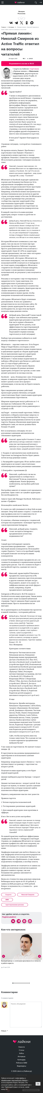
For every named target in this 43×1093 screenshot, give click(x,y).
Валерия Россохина (21, 12)
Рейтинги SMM (21, 1063)
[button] (13, 983)
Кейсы (21, 1053)
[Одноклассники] (26, 22)
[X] (21, 22)
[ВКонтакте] (11, 22)
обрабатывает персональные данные (14, 1080)
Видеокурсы (21, 1066)
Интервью (21, 1056)
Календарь (22, 1060)
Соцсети (8, 894)
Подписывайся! (9, 917)
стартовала (34, 69)
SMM (7, 899)
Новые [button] (4, 1031)
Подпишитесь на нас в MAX (21, 64)
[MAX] (32, 22)
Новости (21, 1047)
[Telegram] (16, 22)
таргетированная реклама (14, 904)
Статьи (21, 1050)
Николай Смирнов (27, 894)
